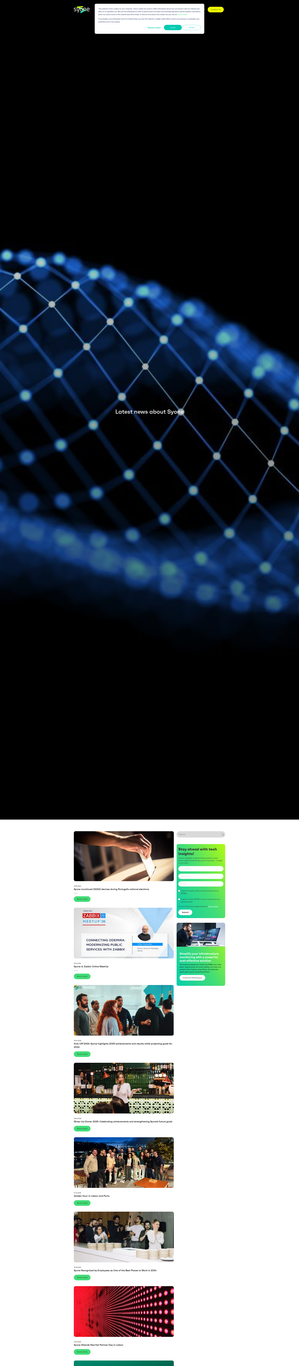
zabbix (76, 893)
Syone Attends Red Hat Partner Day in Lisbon (98, 1344)
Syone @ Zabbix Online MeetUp (91, 966)
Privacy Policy (213, 906)
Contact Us (216, 9)
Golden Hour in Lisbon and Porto (92, 1196)
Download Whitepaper (192, 978)
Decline (191, 27)
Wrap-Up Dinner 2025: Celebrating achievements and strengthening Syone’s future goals (123, 1121)
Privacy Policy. (182, 14)
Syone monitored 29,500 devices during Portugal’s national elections (111, 889)
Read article (82, 899)
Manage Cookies (154, 27)
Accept (173, 27)
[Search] (222, 834)
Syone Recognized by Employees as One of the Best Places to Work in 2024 (115, 1270)
